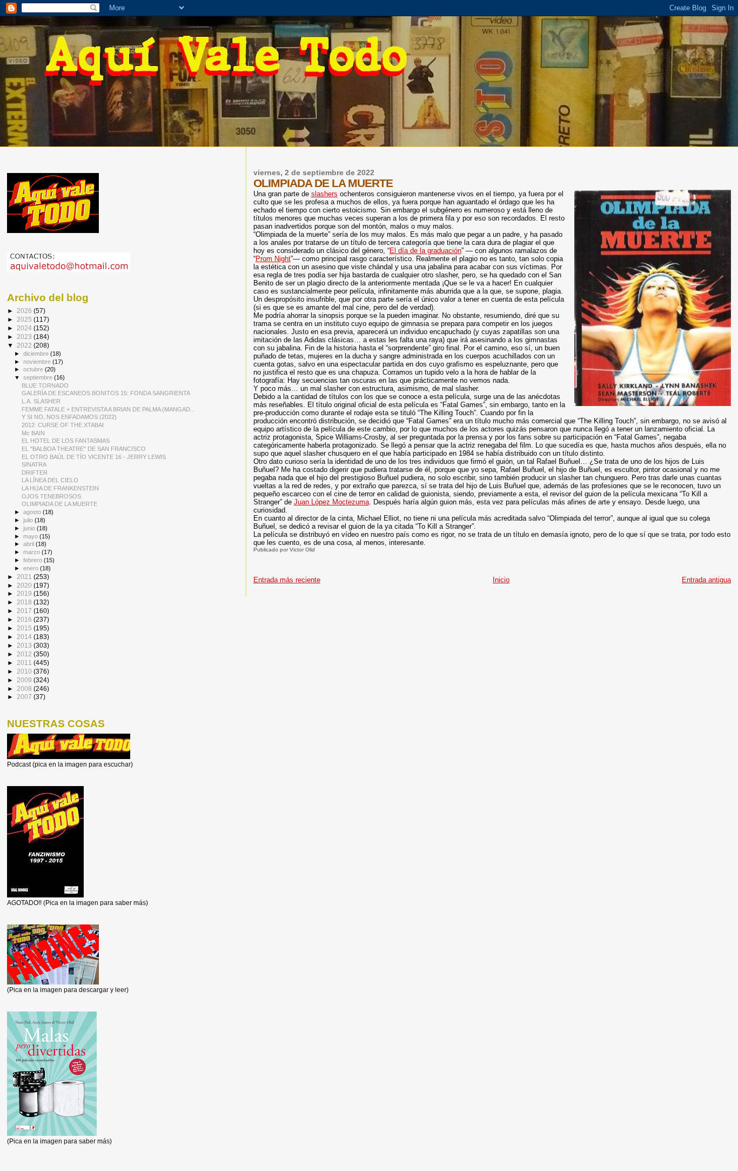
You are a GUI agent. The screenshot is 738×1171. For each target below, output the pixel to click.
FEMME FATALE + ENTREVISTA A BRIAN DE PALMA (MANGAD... (108, 409)
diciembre (36, 353)
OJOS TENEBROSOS (51, 496)
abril (29, 544)
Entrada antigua (706, 580)
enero (31, 568)
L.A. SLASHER (41, 401)
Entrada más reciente (286, 580)
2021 (25, 576)
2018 (25, 602)
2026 (25, 310)
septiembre (38, 377)
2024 (25, 327)
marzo (32, 552)
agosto (33, 512)
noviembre (37, 361)
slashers (324, 194)
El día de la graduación (425, 251)
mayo (31, 536)
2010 (25, 671)
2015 (25, 627)
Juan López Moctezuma (331, 502)
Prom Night (273, 259)
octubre (34, 369)
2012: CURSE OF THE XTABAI (63, 425)
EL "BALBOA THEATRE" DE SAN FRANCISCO (84, 448)
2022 (25, 345)
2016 (25, 619)
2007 (25, 696)
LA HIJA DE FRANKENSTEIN (60, 488)
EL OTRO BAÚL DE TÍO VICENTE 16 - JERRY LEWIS (94, 457)
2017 (25, 610)
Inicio (501, 580)
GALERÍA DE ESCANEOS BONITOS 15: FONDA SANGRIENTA (106, 393)
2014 (25, 636)
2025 (25, 319)
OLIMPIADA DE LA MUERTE (59, 504)
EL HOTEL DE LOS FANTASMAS (66, 440)
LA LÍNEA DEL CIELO (50, 480)
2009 (25, 679)
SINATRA (34, 464)
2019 (25, 593)
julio (29, 520)
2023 (25, 336)
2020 (25, 585)
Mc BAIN (33, 433)
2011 (25, 662)
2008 (25, 688)
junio (30, 528)
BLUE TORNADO (45, 385)
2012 (25, 653)
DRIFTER (35, 472)
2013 (25, 645)
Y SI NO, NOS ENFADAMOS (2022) (69, 417)
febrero (33, 560)
